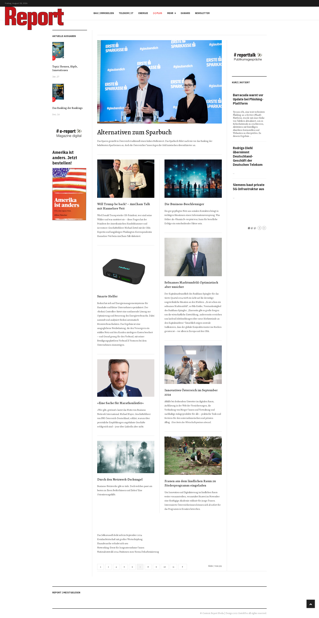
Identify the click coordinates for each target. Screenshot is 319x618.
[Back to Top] (311, 604)
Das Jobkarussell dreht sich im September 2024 (119, 535)
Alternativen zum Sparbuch (134, 132)
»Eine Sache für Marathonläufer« (120, 403)
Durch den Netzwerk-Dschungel (120, 479)
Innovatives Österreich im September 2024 (191, 392)
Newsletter (202, 13)
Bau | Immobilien (104, 13)
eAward (185, 13)
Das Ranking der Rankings (67, 108)
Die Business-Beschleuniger (184, 204)
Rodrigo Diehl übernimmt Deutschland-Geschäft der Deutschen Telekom (248, 156)
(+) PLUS (157, 13)
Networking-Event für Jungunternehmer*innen (120, 547)
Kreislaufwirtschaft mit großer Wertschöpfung (120, 539)
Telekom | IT (126, 13)
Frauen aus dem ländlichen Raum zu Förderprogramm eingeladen (190, 483)
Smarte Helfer (107, 296)
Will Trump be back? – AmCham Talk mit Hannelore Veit (123, 206)
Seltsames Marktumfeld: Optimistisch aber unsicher (191, 284)
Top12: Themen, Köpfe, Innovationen (65, 68)
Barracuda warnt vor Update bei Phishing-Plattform (248, 99)
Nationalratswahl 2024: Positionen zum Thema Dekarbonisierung (128, 551)
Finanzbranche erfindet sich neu (112, 543)
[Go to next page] (182, 567)
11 (173, 566)
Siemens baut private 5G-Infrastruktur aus (249, 186)
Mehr (170, 13)
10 (165, 566)
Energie (143, 13)
